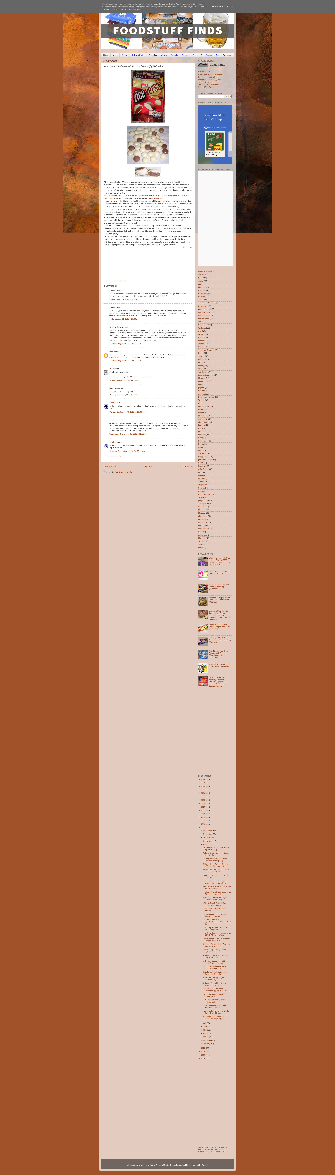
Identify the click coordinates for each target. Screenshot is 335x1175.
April (205, 1033)
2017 (203, 810)
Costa (200, 428)
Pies (200, 438)
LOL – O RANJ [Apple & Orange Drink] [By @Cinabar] (216, 904)
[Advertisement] (143, 262)
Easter (201, 337)
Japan (200, 447)
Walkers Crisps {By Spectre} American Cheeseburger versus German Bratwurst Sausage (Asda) (218, 681)
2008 (203, 1058)
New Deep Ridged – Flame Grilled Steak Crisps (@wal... (217, 929)
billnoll (187, 1165)
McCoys (201, 513)
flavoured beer (204, 312)
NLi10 (112, 369)
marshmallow (203, 529)
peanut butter (203, 406)
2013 (203, 824)
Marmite (201, 538)
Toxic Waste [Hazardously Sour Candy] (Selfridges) (219, 665)
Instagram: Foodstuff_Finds (209, 80)
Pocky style (203, 441)
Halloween (202, 325)
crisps (200, 281)
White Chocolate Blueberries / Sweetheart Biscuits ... (215, 1006)
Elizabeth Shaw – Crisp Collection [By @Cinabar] (216, 849)
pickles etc (202, 516)
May (205, 1030)
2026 (203, 779)
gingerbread (203, 485)
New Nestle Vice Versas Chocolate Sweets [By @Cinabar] (217, 887)
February (207, 1040)
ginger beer (203, 501)
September (208, 841)
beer (200, 278)
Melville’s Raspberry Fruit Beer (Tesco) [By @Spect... (215, 962)
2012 (203, 828)
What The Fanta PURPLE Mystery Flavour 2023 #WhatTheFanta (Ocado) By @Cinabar (219, 561)
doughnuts (202, 419)
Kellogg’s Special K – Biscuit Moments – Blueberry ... (214, 984)
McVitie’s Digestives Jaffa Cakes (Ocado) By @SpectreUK (219, 587)
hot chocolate (203, 319)
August (206, 844)
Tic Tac (201, 541)
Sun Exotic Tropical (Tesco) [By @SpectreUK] (215, 1001)
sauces (201, 356)
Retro (200, 444)
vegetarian (202, 372)
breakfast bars (204, 381)
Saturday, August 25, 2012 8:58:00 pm (125, 361)
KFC (200, 532)
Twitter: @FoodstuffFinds (208, 82)
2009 (203, 1055)
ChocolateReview (155, 198)
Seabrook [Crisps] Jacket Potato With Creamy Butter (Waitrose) (220, 600)
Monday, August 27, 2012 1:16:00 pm (124, 395)
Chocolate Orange (205, 350)
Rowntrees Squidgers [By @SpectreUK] (213, 979)
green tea (202, 431)
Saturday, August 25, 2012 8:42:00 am (125, 344)
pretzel (201, 519)
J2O (200, 544)
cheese (201, 409)
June (205, 1026)
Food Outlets (206, 55)
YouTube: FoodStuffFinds (208, 85)
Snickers (201, 491)
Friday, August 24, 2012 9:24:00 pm (124, 299)
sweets (201, 290)
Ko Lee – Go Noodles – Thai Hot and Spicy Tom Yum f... (216, 945)
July (205, 1023)
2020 (203, 800)
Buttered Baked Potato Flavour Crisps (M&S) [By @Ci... (215, 1018)
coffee (200, 322)
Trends (201, 400)
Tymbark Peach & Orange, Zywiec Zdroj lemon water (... (217, 893)
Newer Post (109, 466)
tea (199, 331)
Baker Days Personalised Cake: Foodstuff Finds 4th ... (216, 871)
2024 (203, 786)
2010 (203, 1051)
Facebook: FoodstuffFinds (209, 77)
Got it (230, 7)
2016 (203, 814)
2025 (203, 783)
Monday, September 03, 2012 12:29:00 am (127, 412)
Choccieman (113, 198)
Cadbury (201, 297)
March (206, 1037)
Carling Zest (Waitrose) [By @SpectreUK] (214, 995)
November (207, 834)
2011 (203, 1048)
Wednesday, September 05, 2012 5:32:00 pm (128, 434)
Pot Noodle (202, 522)
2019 (203, 803)
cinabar (122, 281)
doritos (201, 526)
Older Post (186, 466)
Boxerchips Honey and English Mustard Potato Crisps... (215, 899)
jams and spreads (205, 375)
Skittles (201, 482)
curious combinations (207, 303)
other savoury (204, 309)
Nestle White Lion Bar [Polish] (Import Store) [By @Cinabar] (219, 627)
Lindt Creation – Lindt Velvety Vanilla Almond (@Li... (215, 915)
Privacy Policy (138, 55)
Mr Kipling (202, 416)
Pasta (200, 463)
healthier (201, 391)
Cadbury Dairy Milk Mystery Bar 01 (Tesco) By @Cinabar (220, 640)
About (115, 55)
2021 (203, 797)
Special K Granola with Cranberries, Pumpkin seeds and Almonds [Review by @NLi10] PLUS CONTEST (220, 615)
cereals (201, 344)
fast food (201, 479)
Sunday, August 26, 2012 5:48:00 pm (124, 380)
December (207, 831)
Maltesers (202, 475)
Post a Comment (114, 456)
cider (200, 403)
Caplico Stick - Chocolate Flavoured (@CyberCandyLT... (216, 990)
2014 (203, 821)
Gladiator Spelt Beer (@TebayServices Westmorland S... (217, 922)
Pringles (201, 507)
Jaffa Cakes (203, 469)
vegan (200, 334)
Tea (217, 55)
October (206, 838)
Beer (195, 55)
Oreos (200, 384)
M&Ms (200, 450)
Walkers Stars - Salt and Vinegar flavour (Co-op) (216, 854)
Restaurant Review (206, 397)
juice (200, 472)
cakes (200, 300)
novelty (201, 366)
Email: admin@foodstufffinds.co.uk (212, 75)
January (206, 1044)
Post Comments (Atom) (124, 472)
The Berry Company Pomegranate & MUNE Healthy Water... (217, 934)
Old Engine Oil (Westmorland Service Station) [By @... (215, 860)
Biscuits (185, 55)
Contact (125, 55)
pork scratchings (205, 460)
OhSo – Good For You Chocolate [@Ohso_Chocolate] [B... (216, 865)
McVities (201, 378)
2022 (203, 793)
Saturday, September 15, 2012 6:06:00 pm (127, 451)
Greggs (201, 548)
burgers (201, 425)
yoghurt (201, 388)
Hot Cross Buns (204, 494)
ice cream (202, 306)
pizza (200, 362)
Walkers (201, 328)
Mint (200, 413)
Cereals (174, 55)
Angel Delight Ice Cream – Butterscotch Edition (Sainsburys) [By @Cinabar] (220, 654)
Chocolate (153, 55)
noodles (201, 394)
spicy (200, 369)
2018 (203, 807)
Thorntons (202, 504)
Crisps (164, 55)
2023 (203, 790)
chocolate (114, 281)
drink (200, 284)
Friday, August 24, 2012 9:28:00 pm (124, 319)
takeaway (202, 466)
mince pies (202, 535)
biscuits (201, 287)
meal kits (202, 435)
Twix (200, 497)
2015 (203, 817)
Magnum (202, 510)
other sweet (203, 422)
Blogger (205, 1165)
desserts (201, 341)
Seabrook (202, 488)
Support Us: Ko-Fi (205, 87)
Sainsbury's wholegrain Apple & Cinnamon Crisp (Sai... (216, 973)
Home (105, 55)
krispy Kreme (203, 457)
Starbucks (202, 453)
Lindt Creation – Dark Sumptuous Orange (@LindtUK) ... (216, 940)
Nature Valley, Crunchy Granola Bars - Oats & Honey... (216, 1012)
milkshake (202, 359)
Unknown (113, 351)
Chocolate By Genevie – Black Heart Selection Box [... (215, 967)
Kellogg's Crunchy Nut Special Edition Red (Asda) (215, 956)
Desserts (227, 55)
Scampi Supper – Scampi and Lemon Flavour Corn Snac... (215, 882)
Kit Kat (201, 353)
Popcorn (201, 347)
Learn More (218, 7)
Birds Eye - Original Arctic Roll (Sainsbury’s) (219, 572)
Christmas (202, 294)
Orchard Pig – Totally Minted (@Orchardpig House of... (214, 951)
